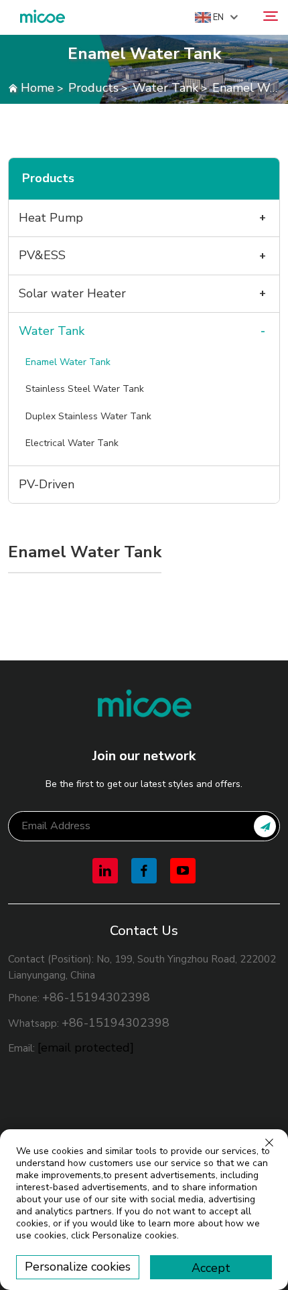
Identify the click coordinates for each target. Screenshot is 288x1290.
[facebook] (144, 870)
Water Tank (165, 88)
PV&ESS (42, 255)
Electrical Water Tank (72, 443)
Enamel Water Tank (68, 362)
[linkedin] (105, 870)
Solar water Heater (72, 293)
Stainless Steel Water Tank (84, 388)
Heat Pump (51, 218)
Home (37, 88)
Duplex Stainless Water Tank (88, 416)
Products (93, 88)
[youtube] (183, 870)
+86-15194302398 (96, 997)
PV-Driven (46, 484)
